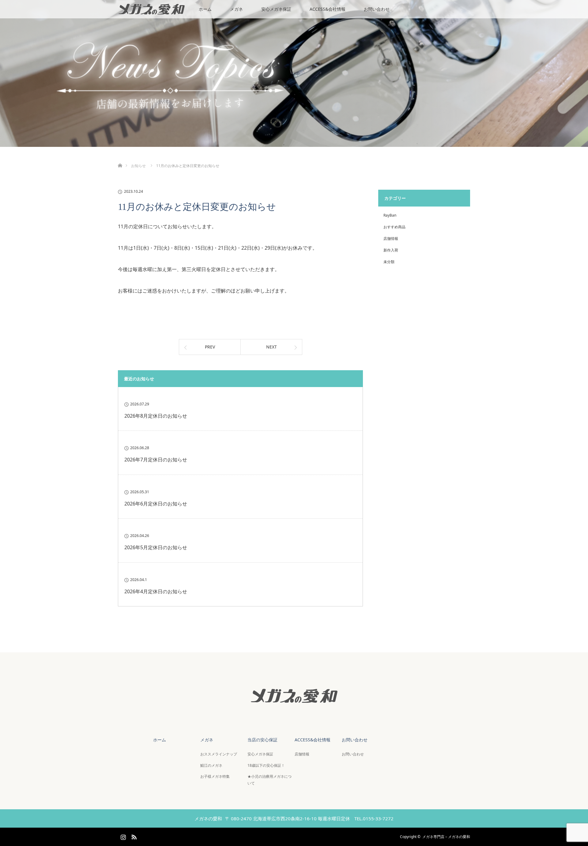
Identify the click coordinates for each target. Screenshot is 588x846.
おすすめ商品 (394, 226)
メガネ (236, 9)
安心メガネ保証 (276, 9)
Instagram (122, 835)
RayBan (389, 215)
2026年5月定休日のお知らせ (155, 547)
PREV (210, 347)
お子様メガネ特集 (215, 776)
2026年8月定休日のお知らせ (155, 415)
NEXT (271, 347)
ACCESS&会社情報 (327, 9)
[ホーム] (120, 158)
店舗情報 (390, 238)
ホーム (205, 9)
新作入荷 (390, 250)
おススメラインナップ (218, 754)
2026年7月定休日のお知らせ (155, 459)
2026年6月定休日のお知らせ (155, 503)
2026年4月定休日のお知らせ (155, 591)
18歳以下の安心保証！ (266, 765)
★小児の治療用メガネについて (269, 780)
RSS (133, 835)
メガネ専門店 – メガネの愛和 (446, 836)
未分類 (388, 261)
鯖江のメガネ (211, 765)
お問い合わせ (377, 9)
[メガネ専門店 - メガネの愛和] (294, 708)
